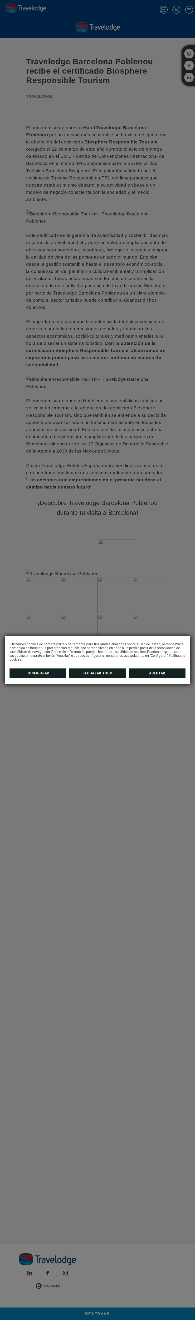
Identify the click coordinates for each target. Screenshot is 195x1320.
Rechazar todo (97, 673)
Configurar (37, 673)
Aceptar (157, 673)
